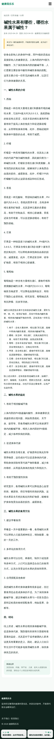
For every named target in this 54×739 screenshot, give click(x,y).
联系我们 (15, 718)
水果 (22, 15)
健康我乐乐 (8, 3)
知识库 (6, 15)
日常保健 (14, 15)
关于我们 (5, 718)
